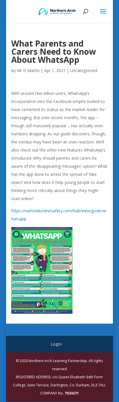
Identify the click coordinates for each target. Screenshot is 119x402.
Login (56, 344)
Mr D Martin (28, 70)
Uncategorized (83, 70)
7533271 (72, 393)
